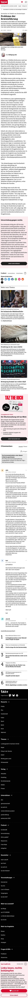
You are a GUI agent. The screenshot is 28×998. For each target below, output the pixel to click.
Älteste (25, 446)
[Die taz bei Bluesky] (13, 696)
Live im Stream (5, 889)
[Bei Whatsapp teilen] (16, 279)
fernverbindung (5, 833)
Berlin (2, 725)
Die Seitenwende (5, 781)
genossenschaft (5, 803)
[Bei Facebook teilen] (12, 279)
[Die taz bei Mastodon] (10, 696)
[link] (9, 6)
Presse (3, 788)
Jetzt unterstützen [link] (14, 263)
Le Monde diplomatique (7, 916)
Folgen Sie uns (4, 695)
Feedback (3, 954)
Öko (2, 710)
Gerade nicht (20, 964)
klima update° (5, 837)
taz (4, 691)
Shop (2, 938)
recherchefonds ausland (7, 811)
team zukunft (4, 859)
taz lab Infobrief (5, 870)
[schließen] (25, 963)
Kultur (2, 717)
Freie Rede (4, 844)
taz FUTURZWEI (5, 912)
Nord (2, 728)
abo (2, 800)
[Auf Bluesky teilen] (9, 279)
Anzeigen (3, 942)
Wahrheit (3, 732)
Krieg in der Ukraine (6, 751)
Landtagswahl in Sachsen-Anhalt (10, 743)
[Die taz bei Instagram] (17, 696)
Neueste (21, 446)
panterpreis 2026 (5, 818)
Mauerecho (4, 841)
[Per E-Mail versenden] (2, 279)
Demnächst (4, 882)
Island (2, 755)
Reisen (3, 931)
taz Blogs (3, 908)
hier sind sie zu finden (8, 462)
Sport (2, 721)
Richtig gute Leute (6, 758)
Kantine (3, 935)
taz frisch (3, 863)
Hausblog (3, 777)
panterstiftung (5, 814)
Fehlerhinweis (19, 273)
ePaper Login (4, 961)
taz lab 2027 (4, 897)
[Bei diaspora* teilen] (19, 279)
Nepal (2, 747)
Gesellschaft (4, 714)
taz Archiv (3, 919)
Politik (2, 706)
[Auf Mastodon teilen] (5, 279)
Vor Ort (3, 885)
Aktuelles (3, 773)
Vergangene (4, 893)
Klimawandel (4, 762)
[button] (26, 2)
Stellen (3, 785)
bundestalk (4, 829)
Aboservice (4, 957)
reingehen (3, 848)
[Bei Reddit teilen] (23, 279)
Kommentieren (11, 273)
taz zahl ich (4, 807)
